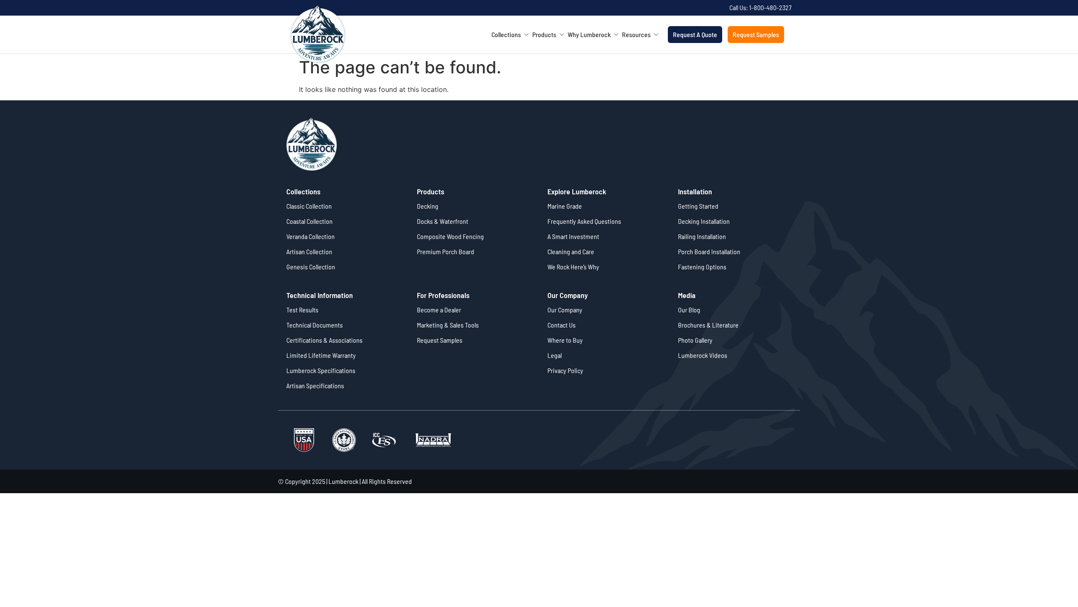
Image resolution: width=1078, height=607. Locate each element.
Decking (427, 206)
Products (547, 34)
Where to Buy (565, 340)
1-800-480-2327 (770, 7)
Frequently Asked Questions (584, 221)
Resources (639, 34)
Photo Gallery (695, 340)
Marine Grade (564, 206)
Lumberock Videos (702, 355)
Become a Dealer (439, 310)
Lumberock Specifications (320, 370)
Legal (554, 355)
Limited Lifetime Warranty (321, 355)
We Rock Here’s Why (573, 267)
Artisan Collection (309, 251)
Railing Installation (702, 236)
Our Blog (689, 310)
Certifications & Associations (324, 340)
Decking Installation (704, 221)
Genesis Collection (310, 267)
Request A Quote (695, 34)
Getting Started (698, 206)
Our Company (564, 310)
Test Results (302, 310)
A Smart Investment (573, 236)
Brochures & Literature (708, 325)
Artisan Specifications (315, 385)
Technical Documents (314, 325)
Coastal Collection (309, 221)
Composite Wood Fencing (450, 236)
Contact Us (561, 325)
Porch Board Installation (709, 251)
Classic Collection (309, 206)
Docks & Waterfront (442, 221)
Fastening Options (702, 267)
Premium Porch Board (445, 251)
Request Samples (756, 34)
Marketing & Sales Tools (448, 325)
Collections (509, 34)
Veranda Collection (310, 236)
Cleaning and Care (570, 251)
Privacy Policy (565, 370)
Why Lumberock (592, 34)
